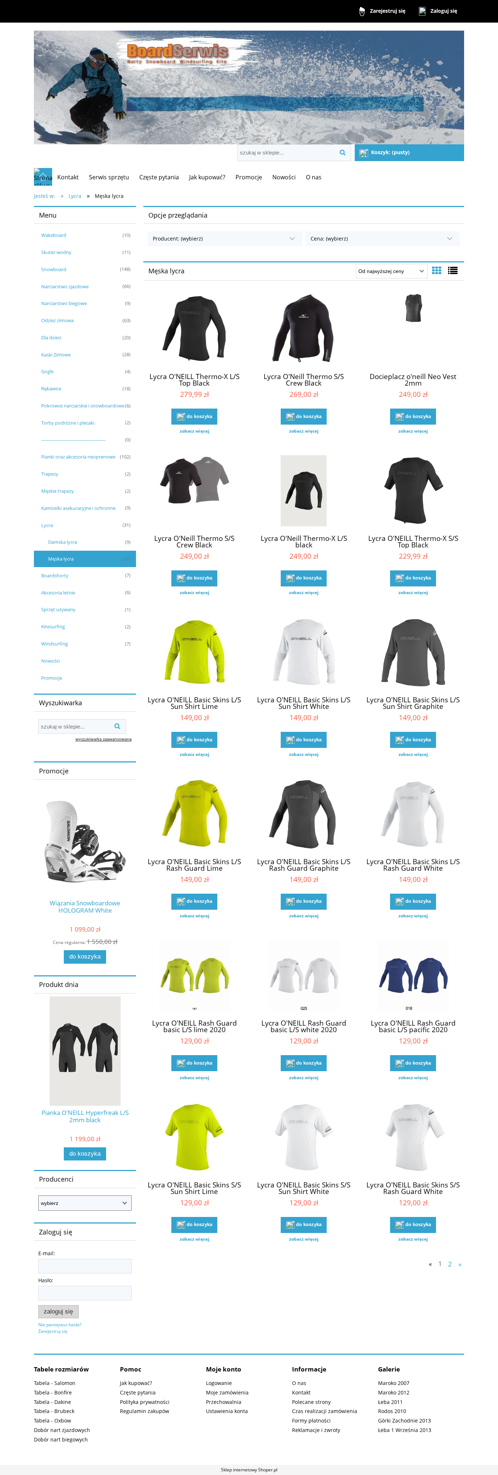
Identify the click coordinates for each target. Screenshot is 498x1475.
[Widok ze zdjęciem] (436, 270)
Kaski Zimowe (56, 354)
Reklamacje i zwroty (316, 1430)
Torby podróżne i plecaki (67, 423)
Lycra (47, 525)
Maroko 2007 (393, 1383)
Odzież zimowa (57, 320)
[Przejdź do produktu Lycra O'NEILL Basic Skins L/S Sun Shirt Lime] (194, 653)
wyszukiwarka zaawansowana (103, 739)
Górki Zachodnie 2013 (404, 1420)
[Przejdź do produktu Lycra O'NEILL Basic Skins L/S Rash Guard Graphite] (303, 815)
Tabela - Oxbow (52, 1420)
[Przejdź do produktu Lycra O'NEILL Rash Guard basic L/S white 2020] (303, 976)
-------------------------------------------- (73, 440)
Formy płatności (311, 1420)
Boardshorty (55, 575)
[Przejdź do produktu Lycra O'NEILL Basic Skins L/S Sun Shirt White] (303, 653)
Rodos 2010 (392, 1411)
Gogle (47, 371)
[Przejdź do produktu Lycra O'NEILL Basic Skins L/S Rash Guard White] (413, 815)
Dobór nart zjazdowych (62, 1430)
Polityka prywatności (145, 1401)
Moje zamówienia (227, 1392)
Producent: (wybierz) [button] (178, 238)
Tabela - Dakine (52, 1401)
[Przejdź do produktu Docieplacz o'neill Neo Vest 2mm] (413, 329)
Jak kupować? (136, 1383)
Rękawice (51, 388)
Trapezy (49, 474)
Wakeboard (53, 235)
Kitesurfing (53, 626)
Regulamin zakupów (144, 1411)
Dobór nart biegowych (61, 1439)
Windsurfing (54, 643)
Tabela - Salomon (54, 1383)
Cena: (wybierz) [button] (329, 238)
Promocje (51, 678)
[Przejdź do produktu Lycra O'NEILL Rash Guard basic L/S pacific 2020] (413, 976)
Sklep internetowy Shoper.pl (249, 1470)
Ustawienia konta (227, 1411)
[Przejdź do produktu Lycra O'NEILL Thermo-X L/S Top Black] (194, 329)
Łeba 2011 (390, 1401)
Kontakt (301, 1392)
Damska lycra (62, 542)
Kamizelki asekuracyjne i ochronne (78, 508)
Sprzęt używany (58, 609)
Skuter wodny (56, 252)
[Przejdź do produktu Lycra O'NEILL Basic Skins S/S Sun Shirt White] (303, 1138)
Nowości (50, 660)
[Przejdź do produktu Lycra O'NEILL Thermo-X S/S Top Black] (413, 491)
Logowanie (219, 1383)
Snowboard (53, 269)
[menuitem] (68, 177)
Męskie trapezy (57, 491)
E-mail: (46, 1253)
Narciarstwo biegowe (64, 303)
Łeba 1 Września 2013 (404, 1430)
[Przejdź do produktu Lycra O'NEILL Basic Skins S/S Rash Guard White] (413, 1138)
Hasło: (45, 1280)
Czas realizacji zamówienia (324, 1411)
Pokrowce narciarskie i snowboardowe (82, 405)
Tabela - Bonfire (53, 1392)
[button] (194, 431)
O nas (299, 1383)
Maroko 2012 (393, 1392)
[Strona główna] (249, 84)
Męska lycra (61, 558)
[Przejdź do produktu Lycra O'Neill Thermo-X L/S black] (303, 491)
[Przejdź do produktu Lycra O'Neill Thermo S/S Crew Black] (303, 329)
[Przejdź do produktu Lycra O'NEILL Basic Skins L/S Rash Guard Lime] (194, 815)
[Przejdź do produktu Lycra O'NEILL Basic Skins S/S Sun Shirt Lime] (194, 1138)
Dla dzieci (51, 337)
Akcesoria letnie (58, 592)
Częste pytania (138, 1392)
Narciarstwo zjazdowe (65, 286)
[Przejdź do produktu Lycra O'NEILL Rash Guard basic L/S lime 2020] (194, 976)
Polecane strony (311, 1401)
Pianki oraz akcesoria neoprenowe (78, 456)
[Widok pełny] (453, 270)
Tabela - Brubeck (54, 1411)
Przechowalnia (223, 1401)
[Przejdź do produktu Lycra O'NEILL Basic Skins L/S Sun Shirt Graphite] (413, 653)
